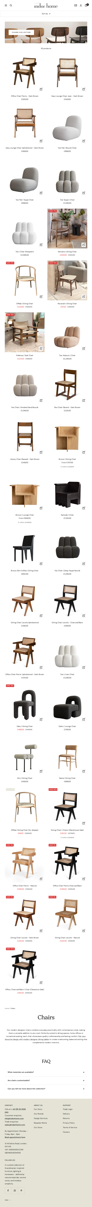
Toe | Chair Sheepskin (25, 251)
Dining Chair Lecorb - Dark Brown (25, 937)
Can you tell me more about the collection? (26, 1089)
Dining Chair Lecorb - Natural (67, 937)
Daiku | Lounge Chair (67, 726)
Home (7, 1008)
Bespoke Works (40, 1123)
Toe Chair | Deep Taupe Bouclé (67, 570)
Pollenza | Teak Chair (24, 355)
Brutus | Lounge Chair (25, 515)
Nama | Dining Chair (67, 778)
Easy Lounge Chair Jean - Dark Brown (67, 96)
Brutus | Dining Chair (67, 459)
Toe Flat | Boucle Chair (67, 148)
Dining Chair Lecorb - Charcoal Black (67, 622)
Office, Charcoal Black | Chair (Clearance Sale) (24, 989)
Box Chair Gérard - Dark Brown (67, 407)
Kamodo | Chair (67, 515)
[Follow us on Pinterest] (21, 1190)
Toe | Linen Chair (67, 674)
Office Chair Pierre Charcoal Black (67, 886)
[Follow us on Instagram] (14, 1190)
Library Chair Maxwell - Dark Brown (24, 459)
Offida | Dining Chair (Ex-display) (24, 830)
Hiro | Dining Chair (24, 778)
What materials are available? (21, 1072)
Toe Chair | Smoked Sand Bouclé (24, 407)
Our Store (38, 1127)
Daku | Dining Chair (25, 726)
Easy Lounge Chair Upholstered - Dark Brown (25, 148)
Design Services (41, 1118)
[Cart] (86, 5)
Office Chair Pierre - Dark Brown (24, 96)
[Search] (11, 5)
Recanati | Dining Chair (67, 303)
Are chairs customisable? (19, 1080)
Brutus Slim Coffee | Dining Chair (24, 570)
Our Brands (38, 1114)
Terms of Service (70, 1127)
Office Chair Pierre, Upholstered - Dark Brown (24, 674)
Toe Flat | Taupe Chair (25, 200)
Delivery (66, 1114)
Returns (66, 1118)
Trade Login (68, 1109)
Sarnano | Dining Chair (67, 251)
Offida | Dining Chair (24, 303)
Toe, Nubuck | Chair (67, 355)
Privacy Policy (69, 1123)
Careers (66, 1132)
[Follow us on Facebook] (8, 1190)
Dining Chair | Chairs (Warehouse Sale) (67, 830)
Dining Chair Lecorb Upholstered (25, 622)
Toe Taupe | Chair (67, 200)
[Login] (81, 5)
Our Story (38, 1109)
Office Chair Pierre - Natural (25, 886)
